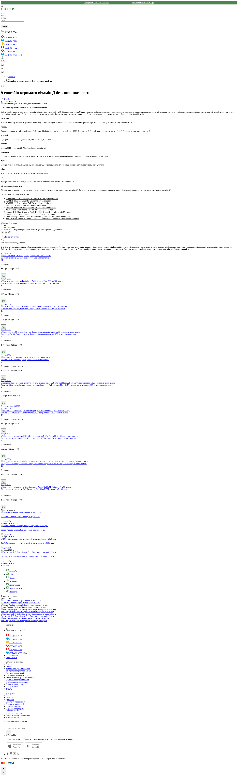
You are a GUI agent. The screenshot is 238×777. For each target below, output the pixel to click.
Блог (8, 79)
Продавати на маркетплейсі (17, 675)
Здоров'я (13, 571)
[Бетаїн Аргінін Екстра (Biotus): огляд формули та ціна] (119, 526)
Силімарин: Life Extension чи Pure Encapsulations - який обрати (27, 616)
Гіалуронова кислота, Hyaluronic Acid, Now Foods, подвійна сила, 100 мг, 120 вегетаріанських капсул (44, 464)
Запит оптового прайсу (16, 673)
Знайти (4, 26)
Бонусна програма (13, 706)
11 (2, 466)
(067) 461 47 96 (10, 55)
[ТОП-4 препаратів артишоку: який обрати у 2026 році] (25, 618)
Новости (13, 592)
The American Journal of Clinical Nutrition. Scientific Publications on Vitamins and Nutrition (42, 219)
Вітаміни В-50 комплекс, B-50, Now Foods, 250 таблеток (25, 360)
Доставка (10, 700)
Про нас (9, 664)
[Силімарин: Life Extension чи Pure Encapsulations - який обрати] (119, 552)
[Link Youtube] (14, 754)
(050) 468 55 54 (10, 51)
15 (2, 415)
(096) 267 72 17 (10, 41)
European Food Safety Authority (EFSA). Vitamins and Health (30, 214)
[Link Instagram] (11, 754)
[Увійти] (2, 58)
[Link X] (17, 754)
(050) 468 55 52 (10, 48)
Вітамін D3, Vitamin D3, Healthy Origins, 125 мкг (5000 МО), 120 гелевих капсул (34, 413)
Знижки (9, 697)
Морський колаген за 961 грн (143, 3)
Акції (8, 695)
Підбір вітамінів (12, 686)
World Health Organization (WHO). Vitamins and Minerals (29, 203)
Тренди (9, 689)
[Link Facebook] (7, 754)
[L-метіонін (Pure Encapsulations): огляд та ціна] (119, 512)
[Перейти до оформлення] (2, 65)
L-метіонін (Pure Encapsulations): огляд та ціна (20, 603)
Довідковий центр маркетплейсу (20, 677)
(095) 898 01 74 (10, 37)
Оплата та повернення (15, 702)
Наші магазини (12, 717)
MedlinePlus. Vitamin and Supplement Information (26, 205)
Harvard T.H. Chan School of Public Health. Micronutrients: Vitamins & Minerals (38, 212)
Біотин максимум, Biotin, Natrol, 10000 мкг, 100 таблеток (25, 258)
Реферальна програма (15, 708)
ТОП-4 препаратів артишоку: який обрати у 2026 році (24, 621)
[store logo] (8, 10)
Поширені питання (14, 713)
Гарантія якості (12, 711)
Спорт (12, 578)
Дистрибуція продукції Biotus (18, 671)
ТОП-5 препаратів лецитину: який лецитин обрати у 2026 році (27, 612)
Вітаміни (13, 581)
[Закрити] (3, 769)
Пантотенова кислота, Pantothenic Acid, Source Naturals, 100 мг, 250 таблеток (33, 309)
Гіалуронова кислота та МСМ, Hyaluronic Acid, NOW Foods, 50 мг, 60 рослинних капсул (38, 438)
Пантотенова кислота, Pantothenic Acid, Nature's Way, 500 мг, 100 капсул (31, 283)
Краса (11, 574)
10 (2, 311)
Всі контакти (11, 658)
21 (2, 260)
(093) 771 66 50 (10, 44)
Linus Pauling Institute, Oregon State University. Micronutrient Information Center (38, 216)
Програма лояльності (15, 704)
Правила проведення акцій (17, 680)
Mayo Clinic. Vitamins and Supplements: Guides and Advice (30, 210)
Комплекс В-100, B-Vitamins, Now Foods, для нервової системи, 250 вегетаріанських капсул (39, 334)
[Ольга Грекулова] (9, 223)
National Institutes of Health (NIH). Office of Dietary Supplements (32, 199)
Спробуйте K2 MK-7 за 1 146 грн (96, 3)
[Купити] (3, 276)
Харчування (14, 585)
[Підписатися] (8, 732)
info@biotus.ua (12, 655)
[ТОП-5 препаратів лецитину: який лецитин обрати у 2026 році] (119, 539)
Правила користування (15, 684)
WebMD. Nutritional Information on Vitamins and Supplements (31, 207)
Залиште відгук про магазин (18, 715)
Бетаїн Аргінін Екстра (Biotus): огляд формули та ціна (23, 607)
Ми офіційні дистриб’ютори (18, 668)
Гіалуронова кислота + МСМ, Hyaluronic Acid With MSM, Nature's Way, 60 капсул (35, 489)
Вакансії (9, 666)
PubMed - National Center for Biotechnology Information (28, 201)
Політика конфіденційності (17, 682)
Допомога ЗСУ (15, 588)
